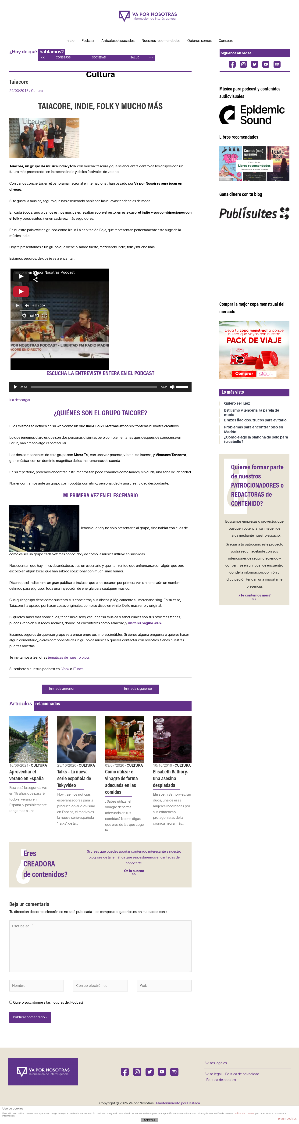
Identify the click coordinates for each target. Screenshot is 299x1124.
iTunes (78, 669)
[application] (100, 387)
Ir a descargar (19, 400)
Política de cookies (221, 1080)
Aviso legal (213, 1074)
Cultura (37, 91)
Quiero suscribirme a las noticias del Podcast (47, 1003)
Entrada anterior (60, 689)
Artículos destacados (118, 41)
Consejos (63, 57)
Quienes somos (199, 41)
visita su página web (144, 623)
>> (151, 57)
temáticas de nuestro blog (68, 658)
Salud (134, 57)
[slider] (182, 386)
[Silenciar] (172, 387)
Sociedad (99, 57)
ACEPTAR (149, 1120)
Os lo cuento (134, 871)
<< (43, 57)
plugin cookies (287, 1118)
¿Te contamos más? (254, 595)
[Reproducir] (15, 387)
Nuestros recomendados (161, 41)
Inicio (70, 41)
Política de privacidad (242, 1074)
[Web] (164, 987)
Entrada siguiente (140, 689)
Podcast (88, 41)
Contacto (226, 41)
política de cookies (244, 1113)
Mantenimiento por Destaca (178, 1103)
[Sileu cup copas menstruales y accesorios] (254, 350)
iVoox (65, 669)
